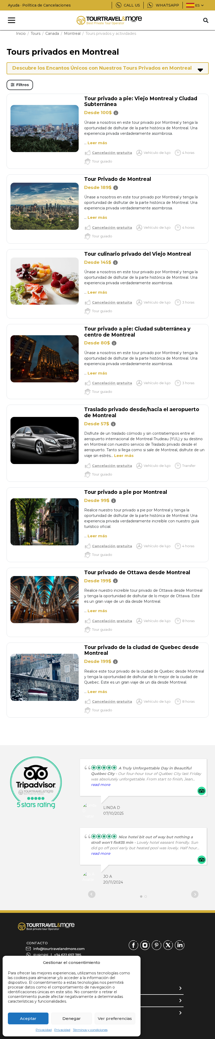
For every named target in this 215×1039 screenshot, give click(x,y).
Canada (52, 33)
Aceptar (28, 1018)
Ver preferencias (115, 1018)
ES (197, 5)
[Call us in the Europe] (67, 955)
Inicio (21, 33)
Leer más (97, 142)
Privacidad (44, 1030)
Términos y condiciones (90, 1030)
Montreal (72, 33)
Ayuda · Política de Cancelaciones (39, 5)
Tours (35, 33)
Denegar (71, 1018)
